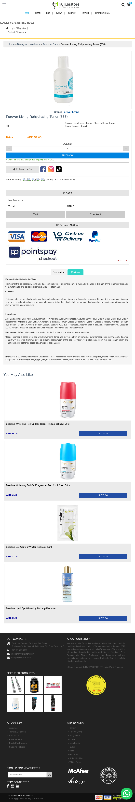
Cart (35, 214)
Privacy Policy (15, 739)
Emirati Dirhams (16, 32)
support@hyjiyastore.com (22, 654)
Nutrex (72, 747)
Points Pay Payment (18, 743)
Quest (72, 739)
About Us (13, 728)
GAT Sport (74, 754)
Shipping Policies (17, 747)
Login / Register (18, 28)
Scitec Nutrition (76, 758)
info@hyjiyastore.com (21, 658)
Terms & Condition (17, 732)
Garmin (72, 728)
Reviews (75, 272)
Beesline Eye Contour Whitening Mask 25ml (29, 547)
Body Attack (74, 735)
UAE (27, 13)
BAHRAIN (72, 13)
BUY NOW (67, 155)
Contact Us (14, 735)
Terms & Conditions (25, 796)
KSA (48, 13)
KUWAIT (85, 13)
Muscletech (74, 743)
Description (59, 272)
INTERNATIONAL (102, 13)
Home (11, 44)
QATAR (59, 13)
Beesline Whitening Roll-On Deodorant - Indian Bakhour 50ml (38, 423)
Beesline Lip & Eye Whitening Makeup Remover (31, 608)
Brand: (66, 112)
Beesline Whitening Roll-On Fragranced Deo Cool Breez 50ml (38, 485)
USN (71, 751)
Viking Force (75, 762)
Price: (10, 137)
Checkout (95, 214)
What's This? (122, 261)
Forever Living (71, 112)
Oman (37, 13)
